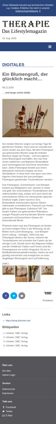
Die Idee (6, 371)
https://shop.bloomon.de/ (18, 320)
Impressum (7, 393)
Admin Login (8, 375)
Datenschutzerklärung (27, 11)
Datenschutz (8, 389)
